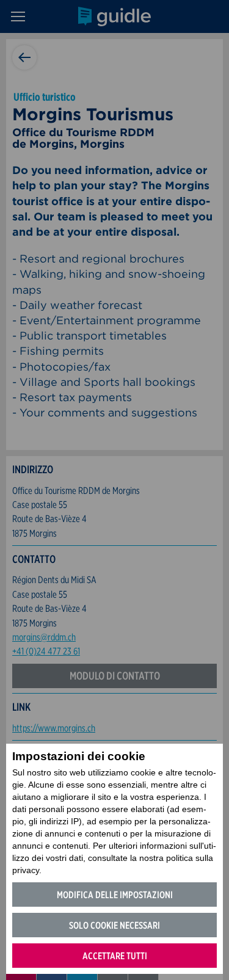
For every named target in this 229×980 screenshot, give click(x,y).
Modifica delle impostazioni (115, 895)
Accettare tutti (114, 956)
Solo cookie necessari (114, 925)
